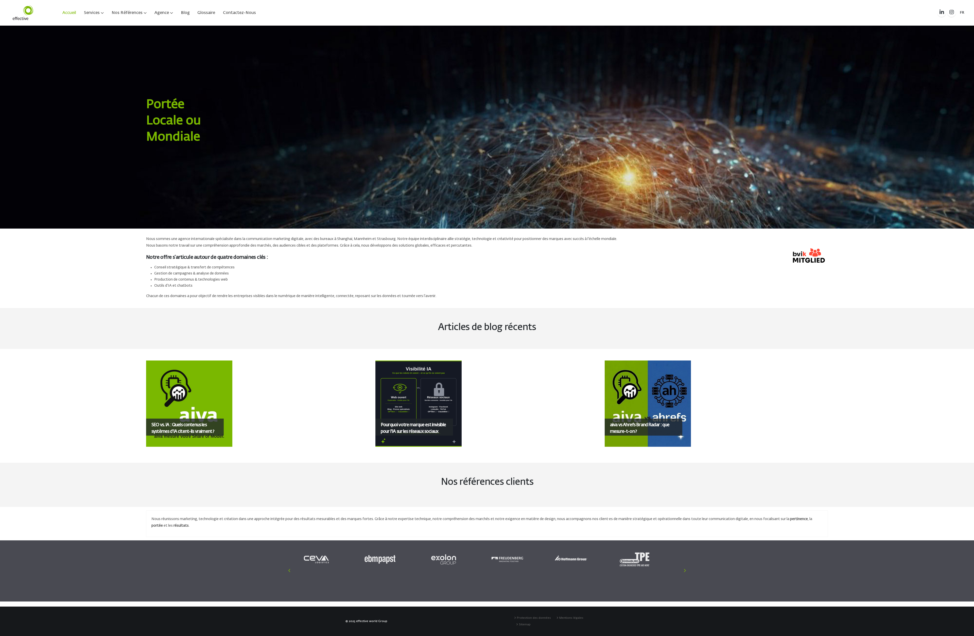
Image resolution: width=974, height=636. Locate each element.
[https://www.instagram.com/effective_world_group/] (951, 12)
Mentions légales (572, 617)
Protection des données (534, 617)
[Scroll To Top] (965, 630)
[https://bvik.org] (809, 255)
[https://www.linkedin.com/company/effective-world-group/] (941, 12)
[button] (962, 12)
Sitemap (525, 624)
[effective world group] (23, 12)
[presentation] (13, 127)
